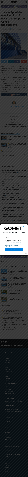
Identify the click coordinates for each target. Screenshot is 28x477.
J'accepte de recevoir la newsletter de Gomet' (13, 241)
